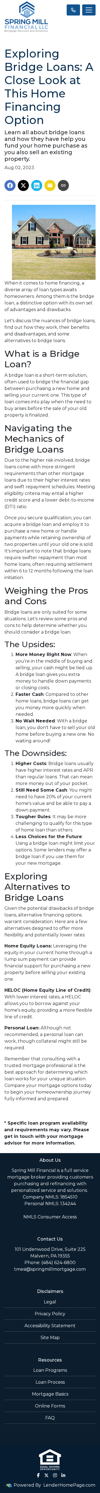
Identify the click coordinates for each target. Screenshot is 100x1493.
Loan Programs (50, 1370)
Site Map (50, 1337)
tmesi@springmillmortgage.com (50, 1269)
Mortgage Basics (50, 1394)
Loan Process (50, 1382)
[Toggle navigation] (89, 10)
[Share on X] (23, 185)
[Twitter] (46, 1475)
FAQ (50, 1417)
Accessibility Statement (50, 1325)
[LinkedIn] (63, 1475)
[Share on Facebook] (10, 185)
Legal (50, 1302)
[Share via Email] (50, 185)
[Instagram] (55, 1475)
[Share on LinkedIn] (36, 185)
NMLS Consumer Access (50, 1217)
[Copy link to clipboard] (63, 185)
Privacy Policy (50, 1313)
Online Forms (50, 1406)
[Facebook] (38, 1475)
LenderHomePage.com (69, 1485)
